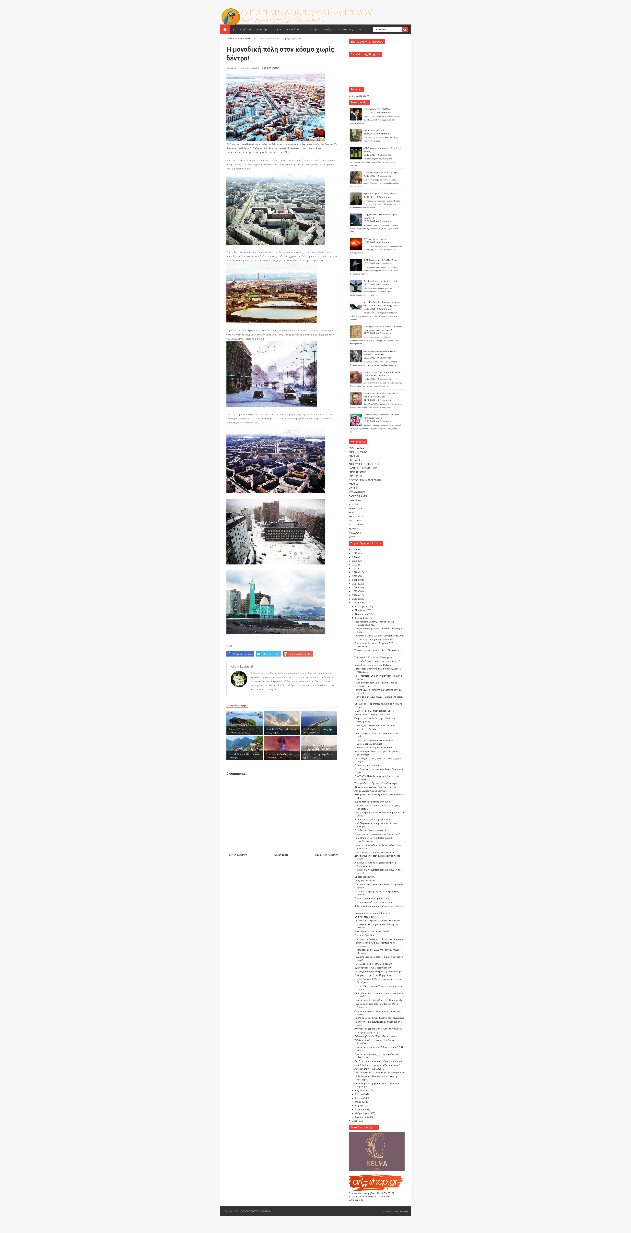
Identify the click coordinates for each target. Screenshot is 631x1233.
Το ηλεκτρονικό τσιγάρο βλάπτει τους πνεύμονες (379, 1018)
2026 (355, 549)
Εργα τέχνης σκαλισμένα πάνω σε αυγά (374, 725)
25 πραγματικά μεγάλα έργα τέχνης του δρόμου (378, 971)
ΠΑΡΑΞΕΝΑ (355, 500)
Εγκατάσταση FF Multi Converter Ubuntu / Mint (378, 1000)
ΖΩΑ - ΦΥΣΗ (355, 476)
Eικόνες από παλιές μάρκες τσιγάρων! (373, 740)
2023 (355, 561)
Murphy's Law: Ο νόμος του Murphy (373, 747)
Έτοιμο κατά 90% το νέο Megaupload (373, 657)
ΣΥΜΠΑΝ (353, 504)
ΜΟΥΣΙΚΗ (354, 488)
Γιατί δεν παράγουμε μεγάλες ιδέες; (372, 830)
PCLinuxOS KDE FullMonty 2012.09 (373, 964)
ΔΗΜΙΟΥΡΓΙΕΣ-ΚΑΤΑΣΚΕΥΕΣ (364, 464)
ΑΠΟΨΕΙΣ (354, 456)
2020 (355, 572)
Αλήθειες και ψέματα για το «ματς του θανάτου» (378, 1028)
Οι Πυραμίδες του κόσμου (374, 239)
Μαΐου (358, 1102)
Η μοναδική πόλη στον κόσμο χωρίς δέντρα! (377, 661)
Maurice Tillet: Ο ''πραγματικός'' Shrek (374, 710)
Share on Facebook (243, 653)
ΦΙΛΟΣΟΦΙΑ (355, 520)
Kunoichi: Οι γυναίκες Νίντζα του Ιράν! (380, 281)
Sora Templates (401, 1211)
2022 (355, 564)
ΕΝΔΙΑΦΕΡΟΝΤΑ (271, 68)
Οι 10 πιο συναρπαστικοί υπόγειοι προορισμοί (378, 1061)
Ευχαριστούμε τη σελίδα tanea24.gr (372, 801)
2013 (355, 599)
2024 (355, 557)
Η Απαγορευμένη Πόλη (366, 1032)
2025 (355, 553)
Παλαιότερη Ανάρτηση (326, 854)
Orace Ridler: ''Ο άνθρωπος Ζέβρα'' (372, 714)
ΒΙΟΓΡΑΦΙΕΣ (355, 460)
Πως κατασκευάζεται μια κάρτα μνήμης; (374, 902)
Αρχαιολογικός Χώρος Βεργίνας (370, 791)
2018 (355, 580)
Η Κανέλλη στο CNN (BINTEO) (376, 109)
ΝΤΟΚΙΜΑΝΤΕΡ (357, 492)
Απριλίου (360, 1105)
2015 (355, 591)
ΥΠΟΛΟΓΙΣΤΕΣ (357, 516)
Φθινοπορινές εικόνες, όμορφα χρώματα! (375, 787)
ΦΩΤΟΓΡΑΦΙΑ (356, 524)
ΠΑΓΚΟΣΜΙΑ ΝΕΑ (358, 496)
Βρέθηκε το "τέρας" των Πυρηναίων (372, 975)
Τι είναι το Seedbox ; (364, 935)
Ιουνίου (359, 1098)
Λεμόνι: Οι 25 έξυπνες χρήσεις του (372, 819)
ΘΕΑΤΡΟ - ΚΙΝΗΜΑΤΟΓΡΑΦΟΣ (365, 480)
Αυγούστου (361, 1090)
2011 (355, 1120)
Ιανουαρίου (361, 1117)
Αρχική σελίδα (281, 854)
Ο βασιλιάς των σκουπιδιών (368, 765)
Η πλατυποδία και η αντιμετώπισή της (374, 639)
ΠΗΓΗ (229, 645)
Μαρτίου (359, 1109)
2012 (355, 602)
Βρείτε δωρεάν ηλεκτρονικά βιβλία (371, 931)
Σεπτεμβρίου (362, 618)
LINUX (352, 536)
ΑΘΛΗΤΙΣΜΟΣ (356, 447)
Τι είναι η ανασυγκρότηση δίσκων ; (372, 898)
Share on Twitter (271, 653)
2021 (355, 568)
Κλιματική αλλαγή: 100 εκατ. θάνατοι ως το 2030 (379, 635)
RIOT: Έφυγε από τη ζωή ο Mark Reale (380, 260)
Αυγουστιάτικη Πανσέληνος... (369, 1068)
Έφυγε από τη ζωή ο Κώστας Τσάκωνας (380, 193)
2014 (355, 595)
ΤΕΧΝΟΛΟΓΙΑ (356, 508)
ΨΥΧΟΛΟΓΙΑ (355, 532)
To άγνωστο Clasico (364, 880)
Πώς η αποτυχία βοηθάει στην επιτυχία (374, 852)
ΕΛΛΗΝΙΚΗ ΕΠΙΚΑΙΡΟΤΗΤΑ (363, 468)
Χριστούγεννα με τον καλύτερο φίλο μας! (381, 172)
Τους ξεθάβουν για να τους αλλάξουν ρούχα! (377, 1065)
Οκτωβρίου (361, 614)
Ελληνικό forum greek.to (367, 916)
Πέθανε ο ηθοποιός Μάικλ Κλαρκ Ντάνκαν (375, 1036)
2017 (355, 583)
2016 (355, 587)
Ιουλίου (359, 1094)
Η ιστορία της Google (365, 729)
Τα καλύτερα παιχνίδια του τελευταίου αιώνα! (377, 920)
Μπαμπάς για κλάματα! (373, 130)
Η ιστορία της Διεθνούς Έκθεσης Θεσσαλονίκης (378, 939)
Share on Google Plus (300, 653)
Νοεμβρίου (361, 610)
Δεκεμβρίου (361, 606)
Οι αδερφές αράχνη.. (364, 876)
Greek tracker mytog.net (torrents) (372, 913)
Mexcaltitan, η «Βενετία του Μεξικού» (373, 665)
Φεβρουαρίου (362, 1113)
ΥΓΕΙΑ (352, 512)
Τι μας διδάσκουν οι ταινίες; (368, 743)
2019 (355, 576)
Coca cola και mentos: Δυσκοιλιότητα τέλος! (377, 834)
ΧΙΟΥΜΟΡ (354, 528)
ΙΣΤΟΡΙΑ (353, 484)
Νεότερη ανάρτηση (237, 854)
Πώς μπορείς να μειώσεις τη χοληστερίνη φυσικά (379, 1072)
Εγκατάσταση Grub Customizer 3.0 (372, 967)
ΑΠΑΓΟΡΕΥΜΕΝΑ (358, 452)
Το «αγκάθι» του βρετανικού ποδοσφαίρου (376, 783)
